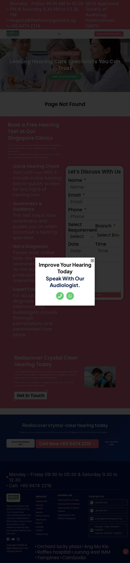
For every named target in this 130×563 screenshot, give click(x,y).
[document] (65, 281)
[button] (92, 260)
